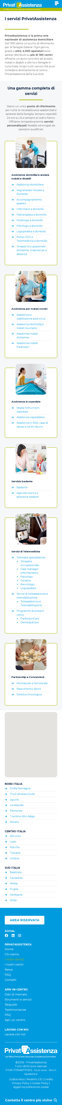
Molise (14, 883)
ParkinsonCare (30, 618)
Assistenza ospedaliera (31, 417)
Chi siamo (12, 954)
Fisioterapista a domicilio (32, 214)
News (9, 969)
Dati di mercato (16, 994)
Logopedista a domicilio (31, 231)
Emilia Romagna (20, 788)
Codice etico (17, 1079)
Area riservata (24, 920)
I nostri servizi (14, 959)
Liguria (14, 799)
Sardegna (16, 894)
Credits (48, 1079)
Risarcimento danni (29, 688)
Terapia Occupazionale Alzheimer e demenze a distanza (32, 250)
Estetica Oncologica (29, 694)
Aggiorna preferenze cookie (31, 1087)
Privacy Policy (21, 1083)
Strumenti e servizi (18, 999)
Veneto (14, 821)
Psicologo (27, 576)
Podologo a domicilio (30, 220)
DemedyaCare (30, 622)
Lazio (13, 841)
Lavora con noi (15, 1034)
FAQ (8, 975)
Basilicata (15, 872)
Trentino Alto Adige (22, 816)
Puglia (14, 889)
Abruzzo (15, 836)
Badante (22, 487)
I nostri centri (14, 964)
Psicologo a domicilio (30, 225)
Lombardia (16, 805)
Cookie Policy (40, 1083)
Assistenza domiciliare (30, 184)
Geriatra (26, 580)
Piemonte (16, 810)
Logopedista (28, 588)
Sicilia (13, 900)
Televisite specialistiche (31, 557)
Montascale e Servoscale (32, 683)
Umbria (14, 858)
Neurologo (27, 584)
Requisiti (11, 1004)
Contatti (10, 980)
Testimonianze (15, 1010)
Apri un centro (15, 1020)
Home (9, 949)
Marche (15, 847)
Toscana (15, 852)
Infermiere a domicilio (30, 209)
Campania (16, 877)
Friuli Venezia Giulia (22, 794)
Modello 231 (34, 1079)
